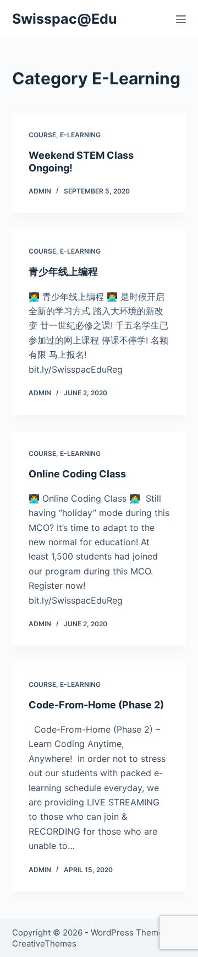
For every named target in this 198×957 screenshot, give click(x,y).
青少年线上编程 (63, 271)
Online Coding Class (77, 474)
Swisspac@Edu (64, 18)
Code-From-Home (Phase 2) (96, 705)
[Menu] (181, 19)
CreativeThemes (44, 943)
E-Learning (80, 135)
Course (42, 135)
